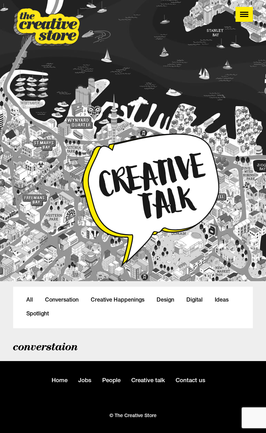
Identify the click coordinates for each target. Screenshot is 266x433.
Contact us (190, 380)
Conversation (62, 300)
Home (60, 380)
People (111, 380)
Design (165, 300)
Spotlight (37, 314)
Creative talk (148, 380)
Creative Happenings (117, 300)
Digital (194, 300)
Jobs (84, 380)
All (29, 300)
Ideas (222, 300)
